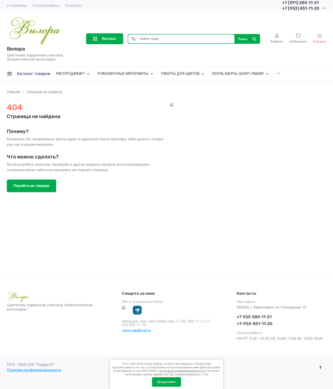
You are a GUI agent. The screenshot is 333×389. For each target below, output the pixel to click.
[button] (104, 38)
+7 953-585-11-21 (254, 316)
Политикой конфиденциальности (182, 370)
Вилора (16, 49)
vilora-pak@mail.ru (136, 330)
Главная (13, 92)
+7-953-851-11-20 (255, 323)
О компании (17, 5)
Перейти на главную (31, 186)
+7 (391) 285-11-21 (300, 2)
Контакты (73, 5)
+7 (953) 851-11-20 (300, 8)
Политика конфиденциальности (34, 370)
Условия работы (46, 5)
